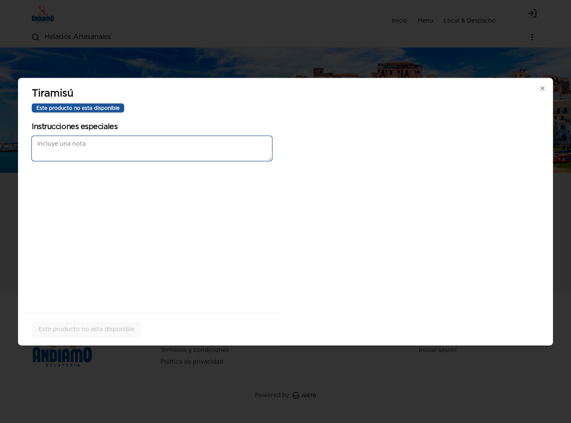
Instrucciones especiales (74, 126)
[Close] (542, 88)
